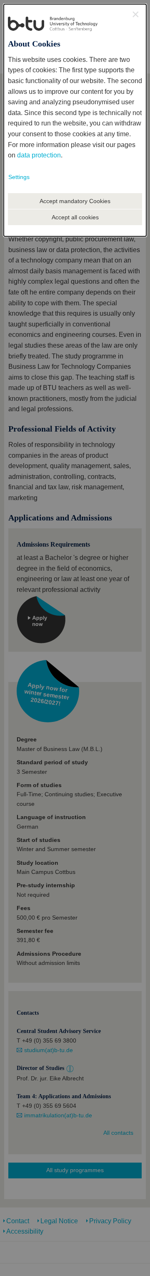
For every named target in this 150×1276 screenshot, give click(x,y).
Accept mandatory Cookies (75, 201)
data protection (39, 155)
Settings (19, 177)
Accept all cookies (75, 217)
